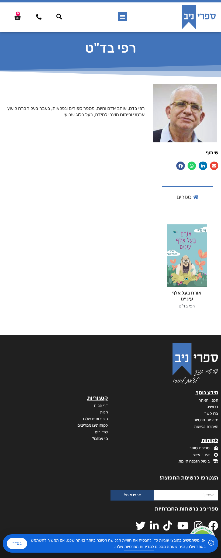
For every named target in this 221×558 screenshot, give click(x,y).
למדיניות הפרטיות (139, 546)
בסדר (17, 543)
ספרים (185, 197)
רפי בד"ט (187, 306)
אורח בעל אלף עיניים (186, 296)
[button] (122, 16)
